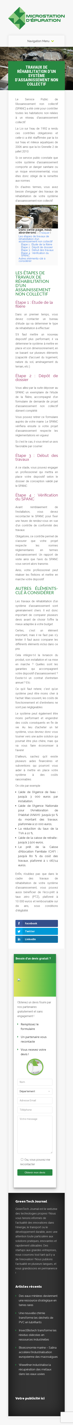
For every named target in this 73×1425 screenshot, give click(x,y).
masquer (45, 232)
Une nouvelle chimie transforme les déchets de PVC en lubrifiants (36, 1317)
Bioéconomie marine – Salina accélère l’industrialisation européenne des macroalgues (38, 1352)
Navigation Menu (38, 41)
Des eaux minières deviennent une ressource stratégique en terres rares (38, 1300)
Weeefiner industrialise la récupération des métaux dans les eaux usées (35, 1369)
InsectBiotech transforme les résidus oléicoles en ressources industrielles (38, 1335)
